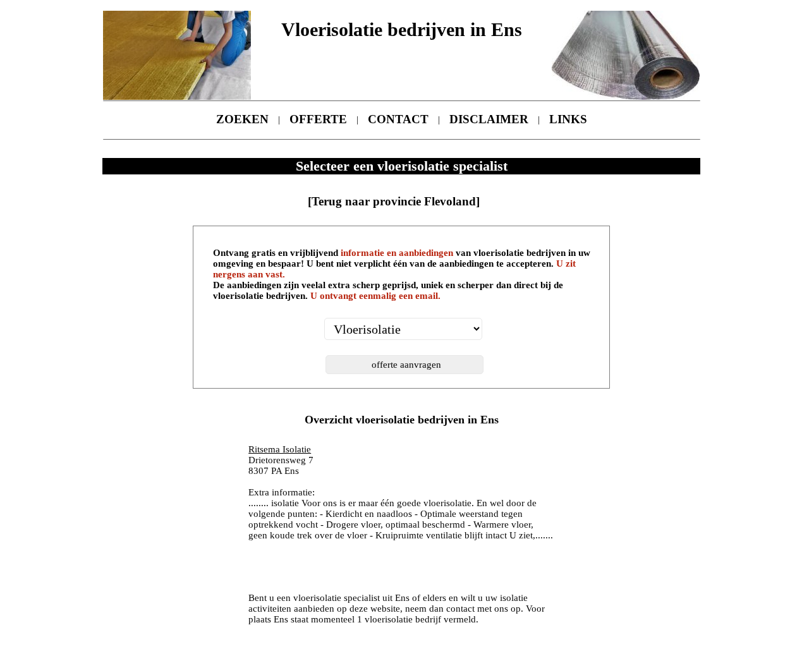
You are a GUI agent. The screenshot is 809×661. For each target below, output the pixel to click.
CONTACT (398, 119)
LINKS (568, 119)
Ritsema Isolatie (279, 449)
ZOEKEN (242, 119)
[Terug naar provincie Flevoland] (394, 201)
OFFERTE (318, 119)
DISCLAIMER (488, 119)
